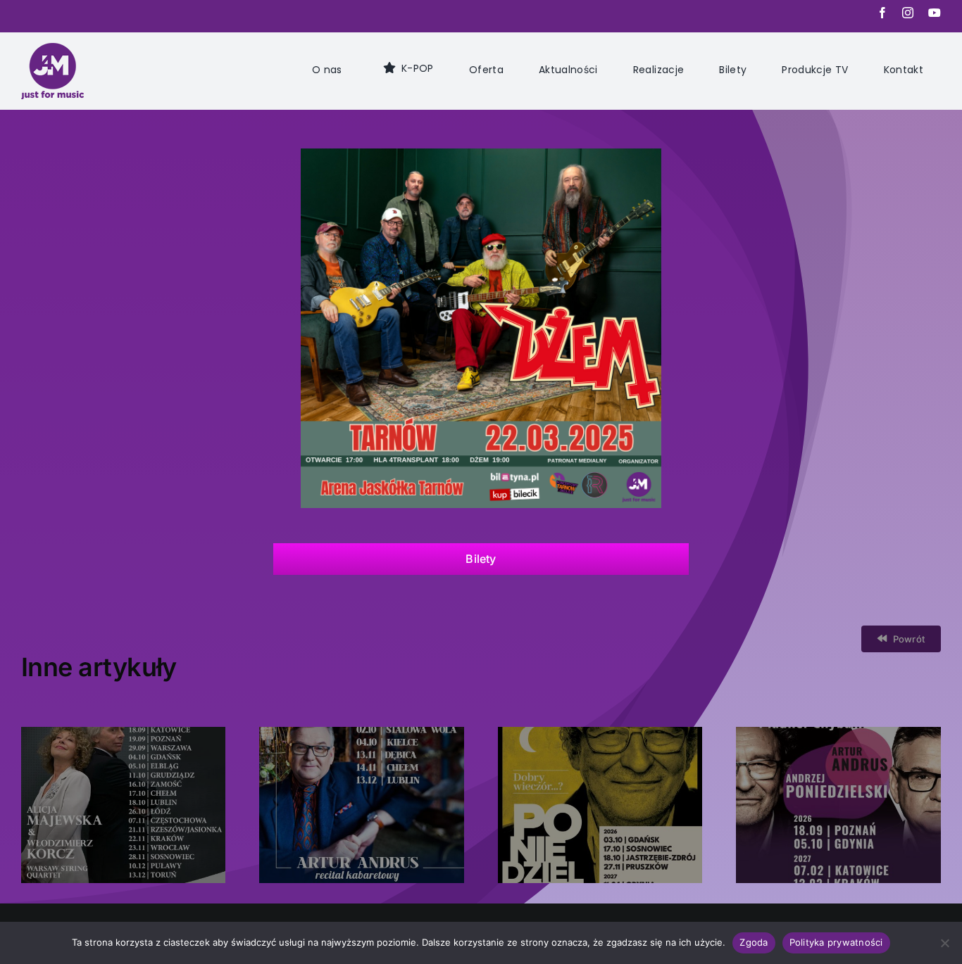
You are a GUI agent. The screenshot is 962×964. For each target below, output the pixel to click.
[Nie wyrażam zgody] (944, 943)
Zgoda (753, 942)
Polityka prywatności (836, 942)
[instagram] (908, 12)
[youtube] (935, 12)
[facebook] (883, 12)
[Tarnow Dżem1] (481, 155)
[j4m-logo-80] (52, 50)
